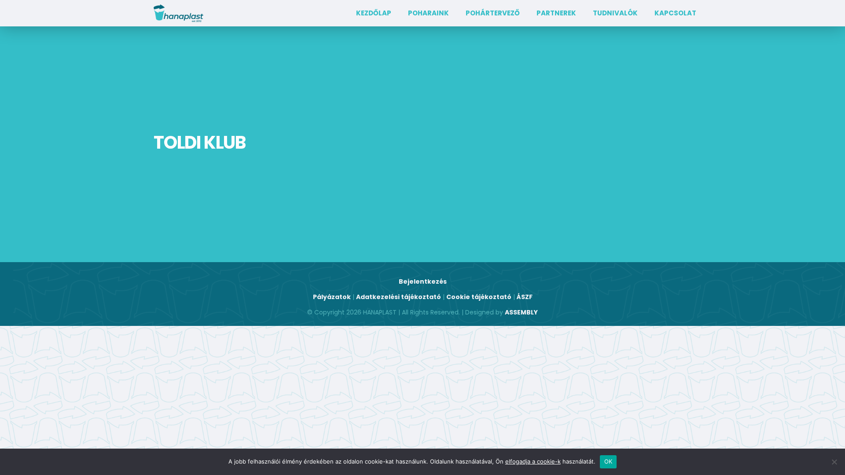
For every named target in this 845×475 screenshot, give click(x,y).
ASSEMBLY (521, 312)
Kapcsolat (675, 13)
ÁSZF (525, 296)
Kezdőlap (373, 13)
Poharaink (428, 13)
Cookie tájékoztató (478, 296)
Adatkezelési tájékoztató (398, 296)
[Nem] (834, 461)
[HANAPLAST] (178, 13)
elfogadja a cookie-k (533, 461)
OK (608, 461)
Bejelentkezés (423, 281)
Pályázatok (332, 296)
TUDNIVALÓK (615, 13)
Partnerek (556, 13)
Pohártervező (493, 13)
